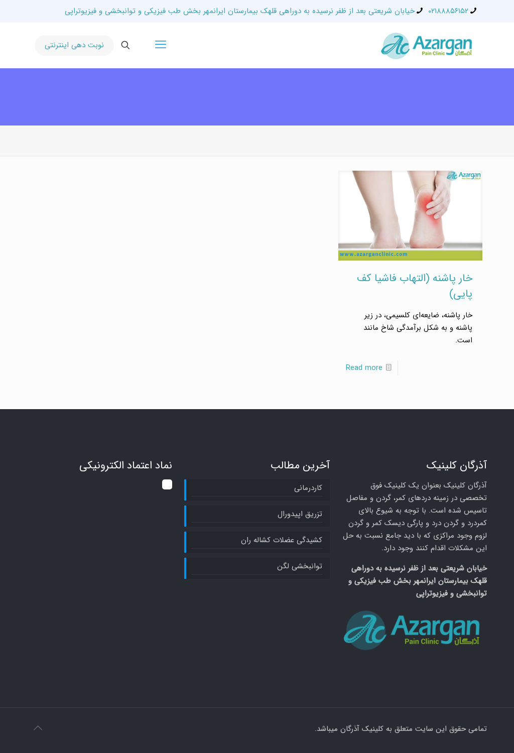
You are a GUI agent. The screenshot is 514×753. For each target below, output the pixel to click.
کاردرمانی (308, 488)
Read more (364, 368)
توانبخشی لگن (299, 566)
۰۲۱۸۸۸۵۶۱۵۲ (448, 11)
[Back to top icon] (37, 728)
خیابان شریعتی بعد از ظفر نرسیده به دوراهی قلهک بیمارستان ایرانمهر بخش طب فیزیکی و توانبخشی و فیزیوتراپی (240, 11)
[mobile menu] (160, 45)
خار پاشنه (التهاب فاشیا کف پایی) (414, 286)
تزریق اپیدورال (300, 514)
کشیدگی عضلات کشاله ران (281, 540)
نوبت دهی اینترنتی (74, 45)
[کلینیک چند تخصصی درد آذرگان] (428, 45)
